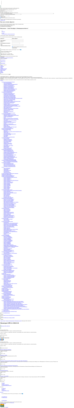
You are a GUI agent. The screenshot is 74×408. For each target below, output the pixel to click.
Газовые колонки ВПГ (5, 289)
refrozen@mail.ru (2, 63)
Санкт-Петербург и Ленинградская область (6, 57)
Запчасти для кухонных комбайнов (7, 198)
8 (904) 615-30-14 (2, 61)
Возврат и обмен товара (5, 390)
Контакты (1, 392)
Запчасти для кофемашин (5, 235)
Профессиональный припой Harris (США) (8, 175)
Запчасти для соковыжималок (6, 293)
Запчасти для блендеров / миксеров (7, 189)
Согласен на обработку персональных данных (8, 17)
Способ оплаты (2, 14)
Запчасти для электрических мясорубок (8, 176)
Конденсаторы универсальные (6, 174)
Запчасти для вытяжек (5, 290)
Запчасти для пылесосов (5, 208)
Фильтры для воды (5, 288)
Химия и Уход (4, 273)
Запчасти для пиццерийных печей (7, 285)
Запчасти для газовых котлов (6, 274)
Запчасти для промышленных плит (7, 149)
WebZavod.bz (12, 402)
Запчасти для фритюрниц (6, 298)
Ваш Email (2, 10)
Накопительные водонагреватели (7, 291)
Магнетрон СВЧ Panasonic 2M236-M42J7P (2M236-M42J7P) (9, 365)
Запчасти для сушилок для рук (6, 296)
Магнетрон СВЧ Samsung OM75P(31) (5, 349)
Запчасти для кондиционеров (6, 297)
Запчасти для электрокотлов (6, 162)
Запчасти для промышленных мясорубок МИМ (9, 160)
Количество (2, 15)
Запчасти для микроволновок (6, 129)
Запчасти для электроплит (6, 137)
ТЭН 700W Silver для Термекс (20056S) (9, 317)
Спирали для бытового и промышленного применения (10, 173)
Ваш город (2, 11)
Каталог (3, 389)
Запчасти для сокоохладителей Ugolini (7, 128)
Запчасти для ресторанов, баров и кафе (7, 300)
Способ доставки (2, 13)
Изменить (3, 31)
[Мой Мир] (3, 339)
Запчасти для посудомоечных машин (7, 221)
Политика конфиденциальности (6, 385)
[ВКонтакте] (0, 339)
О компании (4, 388)
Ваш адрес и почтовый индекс (5, 12)
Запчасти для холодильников (6, 113)
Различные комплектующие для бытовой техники (9, 311)
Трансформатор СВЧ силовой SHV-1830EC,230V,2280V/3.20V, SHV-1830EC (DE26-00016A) (13, 360)
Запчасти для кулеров (5, 218)
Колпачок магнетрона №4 (4, 370)
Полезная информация (5, 384)
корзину (7, 407)
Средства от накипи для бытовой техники (8, 270)
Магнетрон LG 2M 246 (3, 355)
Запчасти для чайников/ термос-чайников (8, 251)
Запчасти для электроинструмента (7, 286)
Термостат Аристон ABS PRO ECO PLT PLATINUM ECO (11, 315)
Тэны (3, 167)
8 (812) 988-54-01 (4, 396)
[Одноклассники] (2, 339)
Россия (3, 33)
